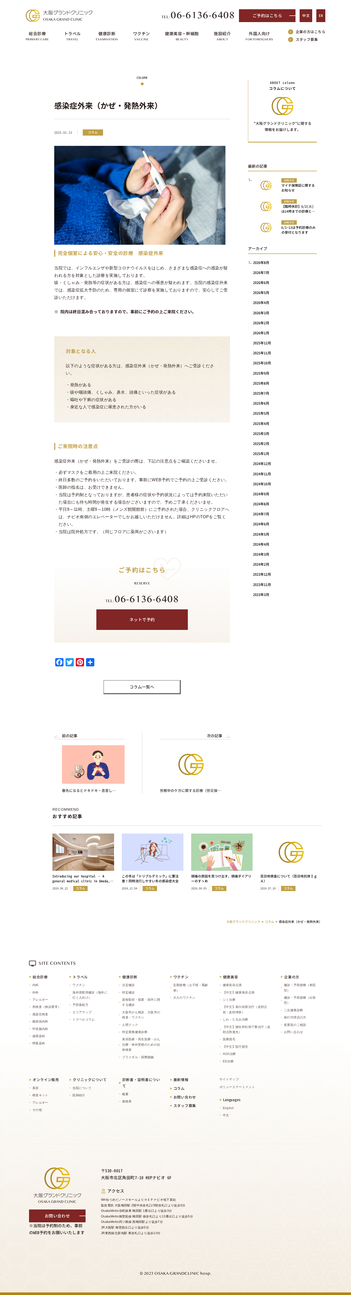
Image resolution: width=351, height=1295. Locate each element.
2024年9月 (261, 493)
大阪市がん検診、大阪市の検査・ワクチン (141, 1014)
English (228, 1108)
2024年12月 (262, 463)
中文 (306, 15)
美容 (35, 1088)
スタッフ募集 (307, 39)
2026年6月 (261, 282)
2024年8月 (261, 504)
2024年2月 (261, 564)
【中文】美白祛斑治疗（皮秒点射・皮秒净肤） (245, 1009)
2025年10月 (262, 363)
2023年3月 (261, 594)
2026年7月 (261, 272)
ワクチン (78, 985)
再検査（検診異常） (46, 1007)
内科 (35, 985)
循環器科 (38, 1036)
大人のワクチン (184, 997)
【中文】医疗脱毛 (235, 1046)
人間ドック (130, 1025)
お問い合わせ (293, 1032)
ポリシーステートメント (237, 1087)
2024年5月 (261, 534)
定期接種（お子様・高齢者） (190, 987)
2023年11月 (262, 584)
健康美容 (230, 977)
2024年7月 (261, 514)
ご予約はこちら (267, 15)
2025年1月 (261, 453)
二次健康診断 (293, 1010)
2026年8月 (261, 262)
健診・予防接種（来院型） (300, 987)
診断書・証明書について (141, 1082)
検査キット (40, 1095)
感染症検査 (40, 1014)
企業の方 (291, 977)
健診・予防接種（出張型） (300, 1000)
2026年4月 (261, 302)
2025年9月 (261, 373)
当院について (81, 1088)
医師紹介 (78, 1095)
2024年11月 (262, 473)
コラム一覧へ (142, 687)
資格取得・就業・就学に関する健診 (141, 1002)
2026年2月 (261, 322)
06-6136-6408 (198, 16)
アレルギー (40, 999)
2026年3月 (261, 312)
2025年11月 (262, 353)
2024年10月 (262, 483)
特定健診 (128, 992)
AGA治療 (229, 1054)
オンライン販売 (46, 1079)
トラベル (80, 977)
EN (321, 15)
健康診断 (129, 977)
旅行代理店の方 (295, 1017)
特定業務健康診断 (134, 1032)
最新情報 (181, 1079)
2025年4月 (261, 423)
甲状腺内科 (40, 1029)
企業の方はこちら (310, 31)
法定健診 (128, 985)
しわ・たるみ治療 (235, 1019)
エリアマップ (81, 1012)
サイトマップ (229, 1079)
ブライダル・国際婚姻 (138, 1057)
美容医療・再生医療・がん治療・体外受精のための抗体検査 (141, 1044)
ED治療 (228, 1061)
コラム (179, 1088)
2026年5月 (261, 292)
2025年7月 (261, 393)
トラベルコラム (83, 1019)
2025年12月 (262, 343)
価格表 (127, 1101)
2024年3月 (261, 554)
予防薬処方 (80, 1005)
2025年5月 (261, 413)
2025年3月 (261, 433)
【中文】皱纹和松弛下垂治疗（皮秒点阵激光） (246, 1029)
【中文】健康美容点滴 (239, 992)
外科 (35, 992)
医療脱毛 (229, 1039)
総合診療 (40, 977)
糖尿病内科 (40, 1021)
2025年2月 (261, 443)
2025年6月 (261, 403)
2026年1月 (261, 332)
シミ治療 (229, 999)
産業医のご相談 (295, 1025)
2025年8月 (261, 383)
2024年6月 (261, 524)
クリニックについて (90, 1079)
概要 (125, 1094)
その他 (37, 1110)
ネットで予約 (142, 619)
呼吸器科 (38, 1043)
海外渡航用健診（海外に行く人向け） (89, 995)
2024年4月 (261, 544)
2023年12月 (262, 574)
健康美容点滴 (232, 985)
